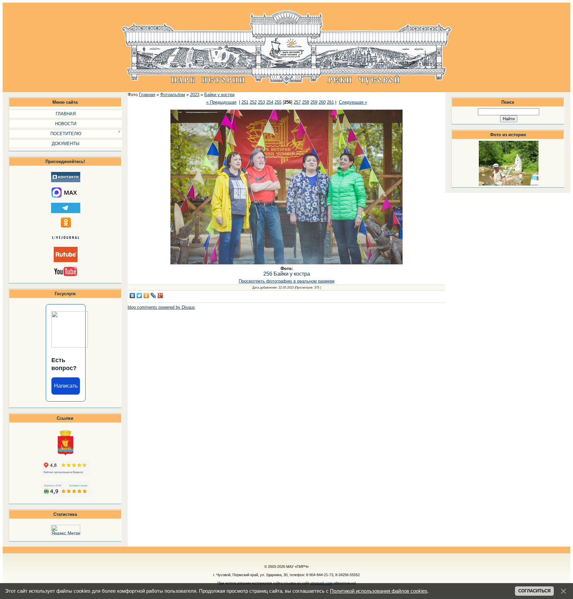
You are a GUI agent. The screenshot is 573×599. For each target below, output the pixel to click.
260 (322, 102)
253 (261, 102)
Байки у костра (219, 94)
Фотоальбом (172, 94)
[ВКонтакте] (132, 295)
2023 (194, 94)
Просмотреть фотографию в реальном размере (287, 281)
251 (244, 102)
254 (269, 102)
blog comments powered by (161, 307)
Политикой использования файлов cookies (378, 591)
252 (253, 102)
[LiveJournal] (153, 295)
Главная (147, 94)
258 (305, 102)
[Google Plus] (160, 295)
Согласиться (534, 590)
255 (278, 102)
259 (313, 102)
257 (297, 102)
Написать (66, 386)
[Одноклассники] (146, 295)
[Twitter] (139, 295)
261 (330, 102)
